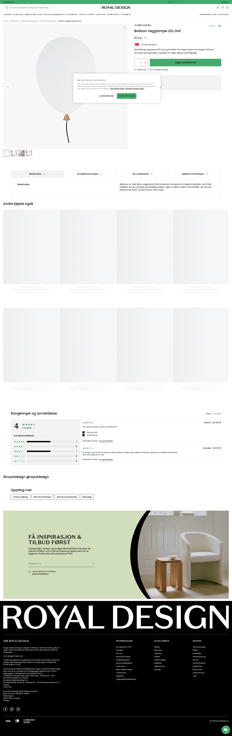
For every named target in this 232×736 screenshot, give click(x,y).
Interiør (157, 656)
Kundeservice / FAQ (123, 647)
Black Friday (197, 669)
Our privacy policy (117, 89)
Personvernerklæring (124, 663)
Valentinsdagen (199, 647)
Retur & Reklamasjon (124, 669)
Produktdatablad (149, 44)
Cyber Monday (198, 673)
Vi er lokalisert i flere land (12, 656)
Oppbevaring (159, 666)
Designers (120, 676)
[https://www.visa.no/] (7, 721)
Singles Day (197, 666)
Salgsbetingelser (122, 660)
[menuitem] (7, 14)
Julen (195, 676)
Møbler (157, 647)
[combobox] (225, 2)
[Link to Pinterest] (18, 709)
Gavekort (119, 650)
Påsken (195, 650)
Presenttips (197, 653)
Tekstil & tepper (160, 660)
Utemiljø (157, 669)
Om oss (119, 653)
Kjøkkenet (158, 663)
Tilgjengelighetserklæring (126, 679)
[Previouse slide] (8, 86)
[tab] (37, 173)
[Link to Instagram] (12, 709)
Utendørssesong (199, 656)
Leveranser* (120, 666)
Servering (158, 653)
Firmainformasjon (123, 656)
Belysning (158, 650)
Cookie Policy (121, 673)
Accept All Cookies (126, 96)
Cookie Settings (106, 96)
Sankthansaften (199, 663)
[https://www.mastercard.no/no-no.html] (17, 721)
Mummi (196, 660)
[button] (225, 2)
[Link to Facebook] (5, 709)
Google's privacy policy (134, 89)
